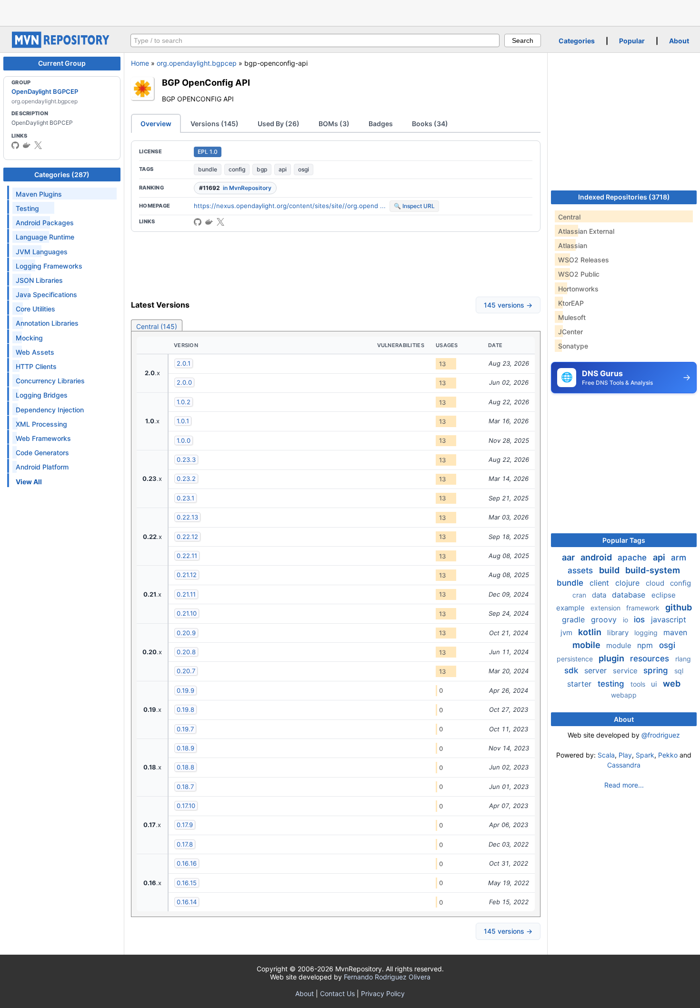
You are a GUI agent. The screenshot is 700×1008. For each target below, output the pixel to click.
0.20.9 (186, 633)
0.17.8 (185, 844)
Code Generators (42, 453)
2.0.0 (184, 382)
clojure (628, 583)
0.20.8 (186, 652)
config (237, 169)
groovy (605, 619)
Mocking (29, 338)
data (600, 594)
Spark (645, 755)
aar (569, 557)
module (619, 645)
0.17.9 (185, 824)
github (678, 607)
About (679, 41)
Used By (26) (279, 124)
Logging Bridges (42, 395)
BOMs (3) (334, 124)
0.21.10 (187, 613)
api (283, 169)
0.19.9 (185, 690)
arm (678, 557)
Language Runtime (45, 237)
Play (625, 755)
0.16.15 (187, 883)
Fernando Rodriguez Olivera (387, 977)
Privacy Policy (383, 993)
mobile (587, 645)
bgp (262, 169)
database (630, 594)
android (597, 557)
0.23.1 (185, 498)
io (626, 620)
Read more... (624, 785)
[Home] (62, 45)
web (671, 684)
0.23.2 (186, 478)
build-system (652, 570)
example (571, 607)
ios (640, 619)
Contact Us (337, 993)
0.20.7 (186, 671)
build (610, 570)
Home (140, 63)
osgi (303, 169)
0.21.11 (186, 594)
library (618, 632)
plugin (612, 658)
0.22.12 (187, 536)
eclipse (663, 594)
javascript (668, 619)
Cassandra (623, 765)
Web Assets (35, 352)
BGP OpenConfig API (206, 82)
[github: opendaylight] (15, 145)
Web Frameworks (43, 438)
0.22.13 (187, 517)
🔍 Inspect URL (414, 206)
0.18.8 (185, 767)
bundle (207, 169)
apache (633, 557)
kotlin (590, 632)
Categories (577, 41)
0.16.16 (187, 863)
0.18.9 (185, 748)
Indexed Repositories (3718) (624, 197)
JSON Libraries (39, 280)
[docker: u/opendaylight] (26, 145)
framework (643, 608)
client (600, 583)
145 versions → (508, 305)
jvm (567, 632)
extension (606, 608)
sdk (572, 670)
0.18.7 (185, 786)
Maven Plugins (39, 194)
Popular (632, 41)
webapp (624, 695)
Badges (381, 124)
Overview (155, 124)
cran (580, 595)
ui (655, 684)
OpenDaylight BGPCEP (44, 91)
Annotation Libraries (47, 323)
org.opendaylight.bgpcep (197, 63)
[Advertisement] (350, 12)
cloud (656, 583)
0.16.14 (187, 902)
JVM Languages (42, 252)
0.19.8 (185, 709)
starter (580, 684)
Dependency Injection (50, 410)
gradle (574, 619)
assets (581, 570)
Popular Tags (623, 540)
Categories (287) (62, 174)
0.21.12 (187, 575)
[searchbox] (315, 40)
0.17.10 (186, 805)
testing (612, 684)
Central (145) (156, 326)
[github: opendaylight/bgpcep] (197, 222)
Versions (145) (214, 124)
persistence (576, 659)
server (596, 670)
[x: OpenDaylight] (38, 145)
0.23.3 (186, 459)
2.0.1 (183, 363)
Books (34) (430, 124)
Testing (27, 208)
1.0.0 (183, 440)
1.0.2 (183, 402)
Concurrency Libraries (50, 381)
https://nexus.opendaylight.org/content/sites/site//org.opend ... (290, 206)
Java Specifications (46, 294)
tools (638, 684)
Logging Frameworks (49, 266)
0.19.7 (185, 729)
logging (647, 633)
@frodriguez (660, 735)
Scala (606, 755)
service (626, 670)
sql (678, 671)
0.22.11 (187, 555)
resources (650, 658)
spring (656, 670)
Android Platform (42, 467)
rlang (683, 659)
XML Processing (41, 424)
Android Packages (45, 223)
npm (646, 645)
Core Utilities (35, 309)
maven (675, 632)
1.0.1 (183, 421)
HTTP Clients (36, 366)
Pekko (668, 755)
